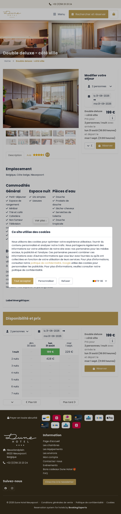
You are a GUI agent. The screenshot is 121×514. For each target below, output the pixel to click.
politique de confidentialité (46, 263)
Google (66, 263)
